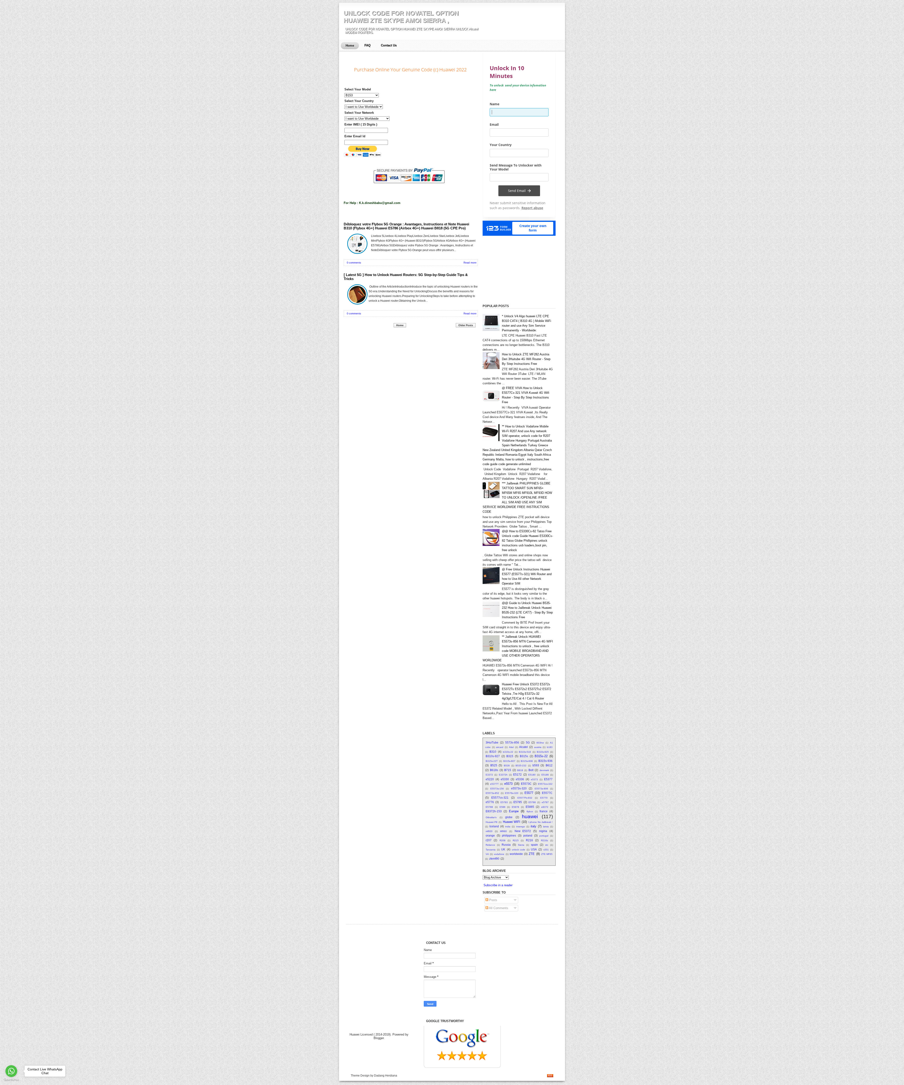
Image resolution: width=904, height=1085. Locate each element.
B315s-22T (492, 761)
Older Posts (465, 325)
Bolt (531, 770)
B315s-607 (509, 761)
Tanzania (491, 849)
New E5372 (523, 831)
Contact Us (389, 45)
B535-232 (521, 765)
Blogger (379, 1038)
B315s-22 (541, 756)
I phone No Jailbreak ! (540, 822)
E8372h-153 (494, 811)
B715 (507, 770)
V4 (487, 854)
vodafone (499, 854)
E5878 (515, 807)
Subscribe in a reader (498, 885)
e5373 (534, 779)
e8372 (544, 807)
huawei (530, 816)
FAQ (367, 45)
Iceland (494, 826)
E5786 (532, 802)
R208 (502, 840)
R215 (516, 840)
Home (350, 45)
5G (528, 742)
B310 (492, 751)
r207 (489, 840)
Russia (506, 844)
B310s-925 (543, 752)
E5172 (517, 774)
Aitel (511, 747)
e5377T (494, 784)
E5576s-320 (511, 793)
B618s (494, 770)
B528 (507, 765)
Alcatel (523, 746)
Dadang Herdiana (385, 1075)
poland (527, 835)
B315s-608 (527, 761)
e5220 (490, 779)
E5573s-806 (541, 788)
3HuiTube (492, 742)
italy (533, 826)
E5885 (530, 806)
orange (490, 835)
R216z (544, 840)
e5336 (520, 779)
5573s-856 (512, 742)
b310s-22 (508, 752)
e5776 (490, 802)
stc (546, 845)
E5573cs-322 (545, 784)
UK (503, 849)
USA (534, 849)
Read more (470, 262)
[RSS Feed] (550, 1076)
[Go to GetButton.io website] (11, 1080)
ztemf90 (494, 858)
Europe (514, 811)
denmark (544, 770)
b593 (536, 765)
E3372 (489, 774)
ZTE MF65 (547, 854)
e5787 (545, 802)
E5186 (545, 774)
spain (534, 844)
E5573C (526, 783)
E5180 (532, 774)
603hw (540, 742)
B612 (549, 765)
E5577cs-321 (499, 797)
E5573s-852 (492, 793)
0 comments (354, 262)
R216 (529, 840)
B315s (524, 756)
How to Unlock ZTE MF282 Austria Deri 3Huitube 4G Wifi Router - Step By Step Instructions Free (526, 359)
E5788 (489, 807)
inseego (520, 826)
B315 (509, 756)
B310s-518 (525, 752)
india (507, 826)
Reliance (490, 845)
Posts (492, 900)
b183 (550, 747)
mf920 (489, 831)
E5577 (529, 793)
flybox (530, 811)
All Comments (498, 908)
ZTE (532, 854)
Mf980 (503, 831)
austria (537, 747)
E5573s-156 (497, 788)
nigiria (543, 831)
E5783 (504, 802)
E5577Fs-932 (524, 797)
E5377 (548, 779)
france (544, 811)
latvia (546, 826)
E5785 (517, 802)
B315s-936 (545, 760)
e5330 (505, 779)
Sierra (521, 845)
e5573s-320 (519, 788)
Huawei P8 (491, 822)
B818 (520, 770)
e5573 (508, 783)
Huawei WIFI (511, 822)
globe (509, 817)
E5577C (547, 792)
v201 (546, 849)
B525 (493, 765)
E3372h (503, 774)
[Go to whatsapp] (11, 1071)
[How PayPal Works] (410, 187)
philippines (509, 835)
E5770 (544, 797)
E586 (502, 807)
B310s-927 (493, 756)
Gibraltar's (491, 817)
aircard (499, 747)
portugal (543, 835)
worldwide (516, 853)
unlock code (518, 849)
